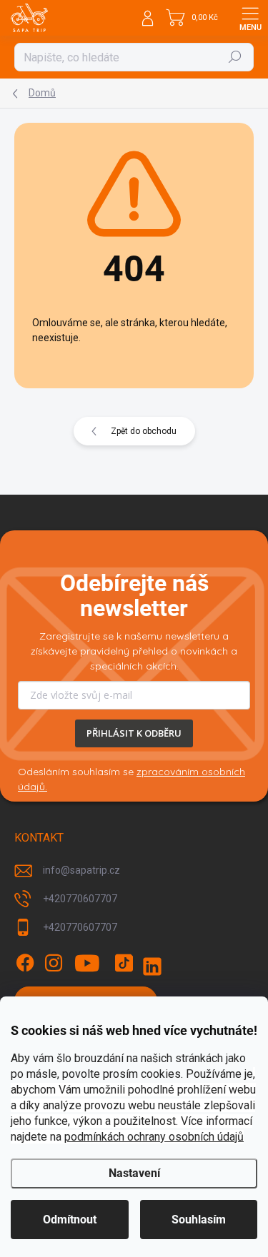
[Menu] (250, 18)
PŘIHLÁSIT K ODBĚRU (134, 733)
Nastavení (134, 1173)
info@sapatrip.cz (81, 870)
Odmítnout (69, 1219)
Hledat (235, 57)
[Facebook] (25, 963)
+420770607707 (80, 898)
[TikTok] (123, 963)
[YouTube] (87, 963)
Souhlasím (199, 1219)
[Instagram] (53, 963)
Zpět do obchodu (144, 431)
